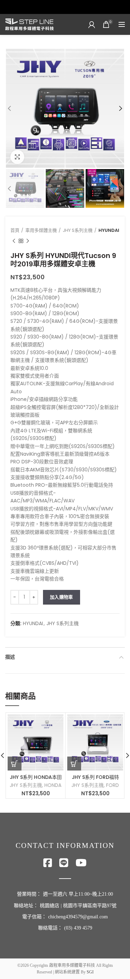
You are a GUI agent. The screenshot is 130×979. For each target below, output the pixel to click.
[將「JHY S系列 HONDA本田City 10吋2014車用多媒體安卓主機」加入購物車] (14, 764)
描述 (10, 656)
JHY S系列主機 (78, 230)
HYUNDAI (108, 230)
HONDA (52, 785)
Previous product (13, 240)
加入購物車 (61, 597)
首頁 (14, 230)
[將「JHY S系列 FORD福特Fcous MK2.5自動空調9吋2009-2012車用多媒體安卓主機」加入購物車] (74, 764)
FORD (112, 785)
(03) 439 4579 (78, 928)
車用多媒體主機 (41, 230)
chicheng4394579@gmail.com (78, 916)
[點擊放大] (17, 157)
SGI (90, 972)
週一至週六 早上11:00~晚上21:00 (78, 894)
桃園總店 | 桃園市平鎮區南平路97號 (78, 905)
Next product (27, 240)
